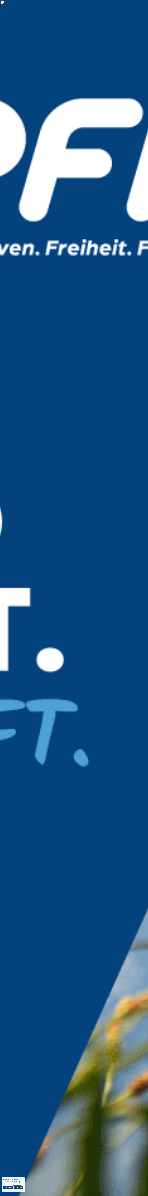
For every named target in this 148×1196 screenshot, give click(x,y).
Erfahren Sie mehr (17, 1183)
